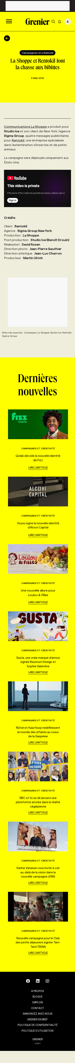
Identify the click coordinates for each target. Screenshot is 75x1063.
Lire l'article (38, 467)
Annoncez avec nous (37, 1013)
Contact (37, 1008)
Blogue (38, 996)
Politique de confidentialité (38, 1025)
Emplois (37, 1002)
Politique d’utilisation (37, 1030)
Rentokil (18, 140)
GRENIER (37, 1039)
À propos (37, 991)
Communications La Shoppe (25, 126)
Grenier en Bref (37, 1019)
